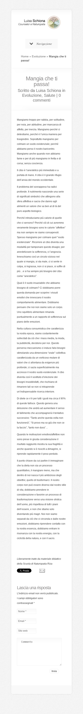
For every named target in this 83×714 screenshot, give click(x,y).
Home (25, 56)
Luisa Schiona (48, 90)
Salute (49, 95)
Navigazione (44, 44)
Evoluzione (39, 56)
